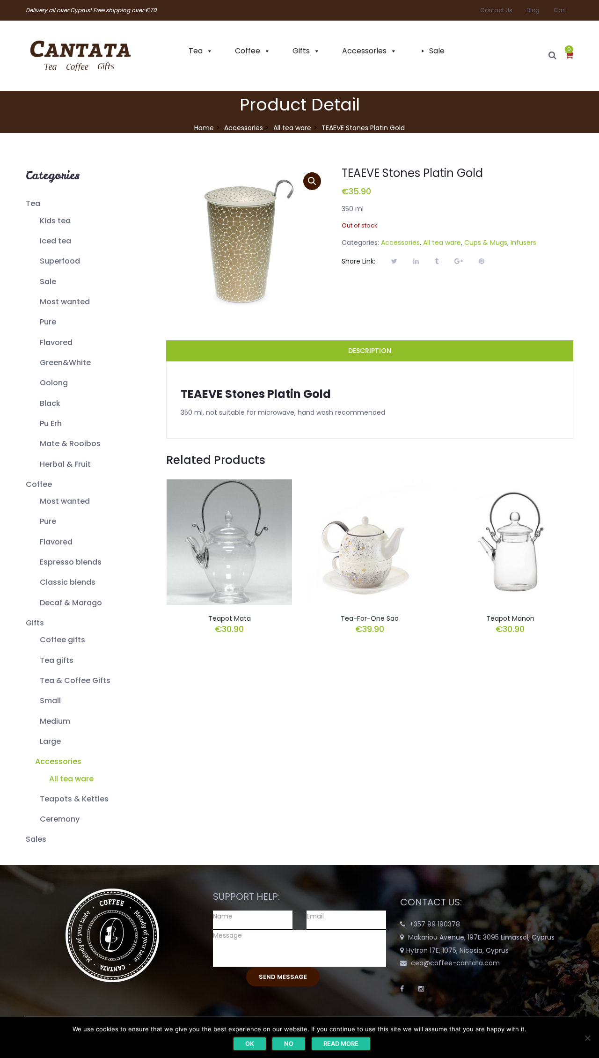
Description (369, 350)
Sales (36, 839)
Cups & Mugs (485, 242)
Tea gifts (56, 660)
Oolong (54, 382)
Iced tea (55, 240)
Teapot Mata (229, 618)
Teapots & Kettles (74, 799)
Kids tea (55, 220)
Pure (48, 321)
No (288, 1043)
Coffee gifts (62, 639)
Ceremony (60, 819)
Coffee (247, 50)
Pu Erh (51, 423)
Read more (340, 1043)
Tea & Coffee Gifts (75, 680)
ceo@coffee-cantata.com (455, 963)
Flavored (56, 342)
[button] (569, 55)
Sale (437, 50)
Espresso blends (71, 562)
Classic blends (67, 582)
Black (50, 403)
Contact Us (496, 10)
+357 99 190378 (434, 924)
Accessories (364, 50)
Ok (249, 1043)
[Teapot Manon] (510, 485)
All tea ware (292, 127)
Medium (55, 721)
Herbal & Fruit (65, 464)
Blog (533, 10)
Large (50, 741)
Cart (560, 10)
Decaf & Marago (71, 602)
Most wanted (65, 301)
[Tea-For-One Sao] (369, 485)
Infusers (523, 242)
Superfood (60, 261)
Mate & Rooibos (70, 443)
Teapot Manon (510, 618)
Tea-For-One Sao (370, 618)
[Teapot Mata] (229, 485)
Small (50, 700)
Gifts (301, 50)
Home (204, 127)
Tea (196, 50)
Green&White (65, 362)
